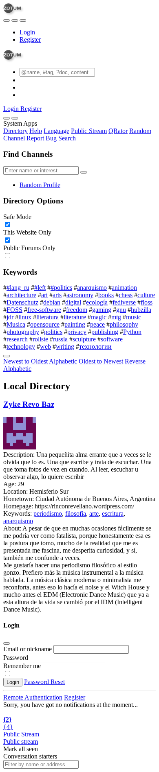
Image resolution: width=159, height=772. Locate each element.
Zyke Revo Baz (28, 404)
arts (57, 294)
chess (125, 294)
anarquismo (92, 287)
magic (98, 317)
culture (146, 294)
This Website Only (27, 232)
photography (23, 331)
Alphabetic (63, 361)
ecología (97, 302)
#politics (61, 287)
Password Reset (44, 681)
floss (146, 302)
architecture (21, 294)
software (112, 339)
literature (75, 317)
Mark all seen (20, 748)
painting (74, 324)
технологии (95, 346)
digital (73, 302)
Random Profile (40, 184)
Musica (16, 324)
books (106, 294)
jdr (10, 317)
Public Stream (89, 130)
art (44, 294)
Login (27, 32)
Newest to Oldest (25, 361)
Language (56, 130)
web (45, 346)
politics (53, 331)
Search (67, 138)
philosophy (124, 324)
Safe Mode (17, 216)
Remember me (22, 665)
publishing (104, 331)
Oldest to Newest (101, 361)
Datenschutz (22, 302)
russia (60, 339)
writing (65, 346)
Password (15, 657)
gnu (121, 309)
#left (40, 287)
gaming (101, 309)
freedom (76, 309)
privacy (76, 331)
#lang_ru (18, 287)
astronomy (79, 294)
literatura (47, 317)
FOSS (14, 309)
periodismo (47, 513)
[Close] (14, 118)
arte (94, 513)
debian (51, 302)
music (133, 317)
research (17, 339)
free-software (44, 309)
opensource (45, 324)
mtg (116, 317)
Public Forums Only (29, 247)
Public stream (20, 741)
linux (24, 317)
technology (21, 346)
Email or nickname (28, 649)
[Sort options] (6, 356)
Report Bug (41, 138)
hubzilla (141, 309)
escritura (113, 513)
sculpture (84, 339)
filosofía (75, 513)
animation (124, 287)
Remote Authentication (32, 697)
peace (97, 324)
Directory (15, 130)
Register (30, 39)
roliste (40, 339)
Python (132, 331)
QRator (118, 130)
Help (35, 130)
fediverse (124, 302)
